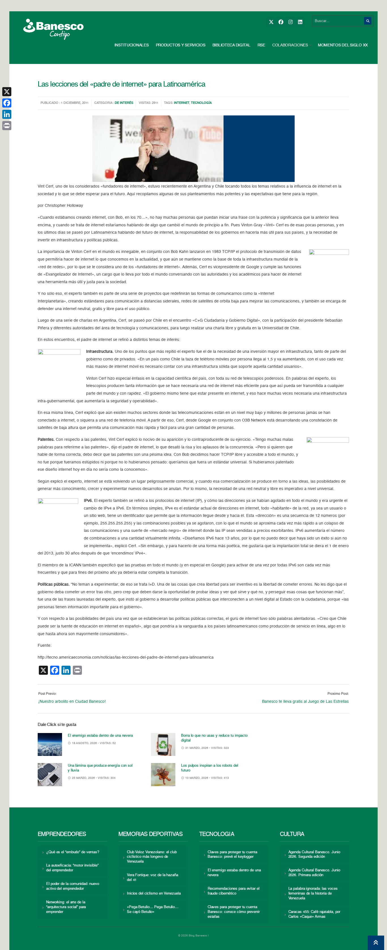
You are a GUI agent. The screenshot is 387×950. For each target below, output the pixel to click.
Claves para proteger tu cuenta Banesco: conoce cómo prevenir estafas (234, 912)
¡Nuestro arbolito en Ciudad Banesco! (72, 702)
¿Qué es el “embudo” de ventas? (72, 852)
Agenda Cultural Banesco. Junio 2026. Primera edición (314, 873)
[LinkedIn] (300, 22)
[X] (271, 22)
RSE (261, 45)
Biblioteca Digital (231, 45)
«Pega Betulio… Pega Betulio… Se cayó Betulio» (152, 909)
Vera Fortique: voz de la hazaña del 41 (152, 877)
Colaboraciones (290, 45)
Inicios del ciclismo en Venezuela (154, 893)
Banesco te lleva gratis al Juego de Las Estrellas (305, 702)
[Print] (6, 125)
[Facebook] (280, 22)
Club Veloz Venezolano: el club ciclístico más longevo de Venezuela (152, 857)
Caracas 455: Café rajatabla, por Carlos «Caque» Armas (314, 914)
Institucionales (131, 45)
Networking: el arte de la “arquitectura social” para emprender (66, 907)
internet (181, 103)
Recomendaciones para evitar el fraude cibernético (234, 891)
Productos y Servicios (180, 45)
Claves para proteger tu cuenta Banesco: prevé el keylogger (232, 854)
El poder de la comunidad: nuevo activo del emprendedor (72, 886)
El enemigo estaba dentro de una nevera (100, 736)
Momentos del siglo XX (343, 45)
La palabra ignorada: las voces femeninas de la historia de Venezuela (313, 893)
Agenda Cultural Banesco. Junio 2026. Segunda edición (314, 854)
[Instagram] (290, 22)
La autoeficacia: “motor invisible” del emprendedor (72, 868)
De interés (124, 103)
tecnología (201, 103)
